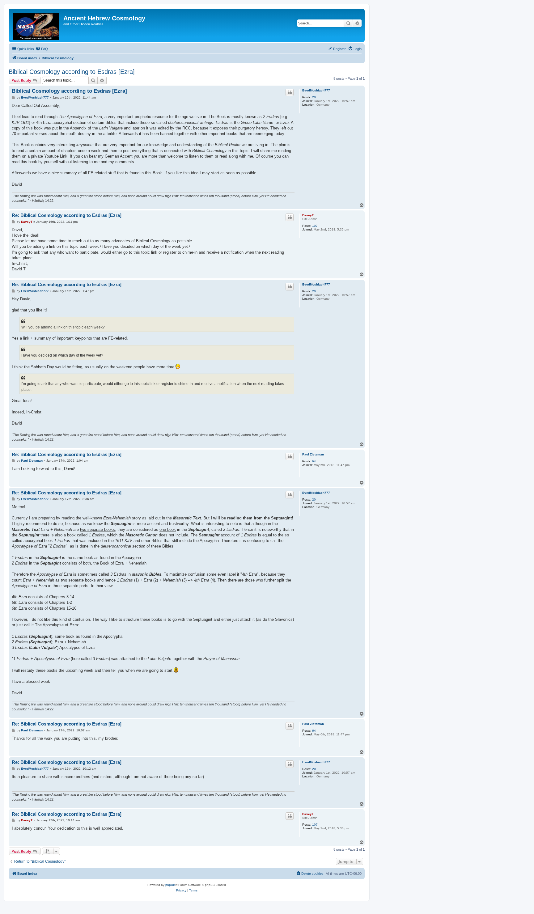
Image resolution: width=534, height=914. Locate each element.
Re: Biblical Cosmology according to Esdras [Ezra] (66, 215)
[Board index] (36, 25)
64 (314, 461)
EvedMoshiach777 (316, 90)
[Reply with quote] (290, 92)
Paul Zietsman (313, 454)
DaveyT (308, 215)
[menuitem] (42, 49)
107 (315, 225)
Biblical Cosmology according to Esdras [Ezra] (72, 71)
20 (314, 97)
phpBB (170, 884)
